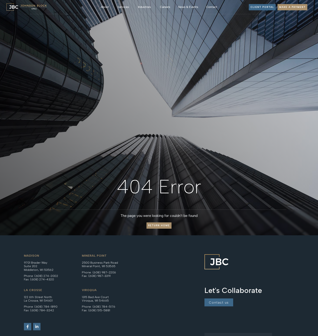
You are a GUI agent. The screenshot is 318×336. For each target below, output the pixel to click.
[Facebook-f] (27, 326)
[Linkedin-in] (36, 326)
